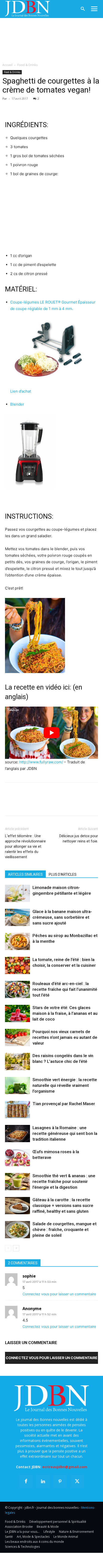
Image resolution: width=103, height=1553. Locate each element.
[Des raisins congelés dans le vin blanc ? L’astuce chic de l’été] (17, 1061)
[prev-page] (8, 1248)
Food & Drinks (27, 65)
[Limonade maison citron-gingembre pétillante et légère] (17, 893)
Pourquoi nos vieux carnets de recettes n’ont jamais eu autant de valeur (64, 1037)
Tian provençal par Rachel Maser (63, 1103)
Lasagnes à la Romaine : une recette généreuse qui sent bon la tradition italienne (64, 1133)
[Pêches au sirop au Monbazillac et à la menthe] (17, 941)
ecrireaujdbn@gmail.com (64, 1466)
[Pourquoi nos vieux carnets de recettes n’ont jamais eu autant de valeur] (17, 1037)
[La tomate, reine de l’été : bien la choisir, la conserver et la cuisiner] (17, 965)
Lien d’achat (20, 391)
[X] (21, 106)
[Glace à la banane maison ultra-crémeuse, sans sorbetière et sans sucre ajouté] (17, 917)
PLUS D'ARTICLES (62, 874)
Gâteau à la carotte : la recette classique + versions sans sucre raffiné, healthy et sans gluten (62, 1205)
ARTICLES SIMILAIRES (25, 874)
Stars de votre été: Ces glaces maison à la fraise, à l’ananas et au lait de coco (65, 1013)
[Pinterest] (33, 106)
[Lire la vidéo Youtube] (51, 733)
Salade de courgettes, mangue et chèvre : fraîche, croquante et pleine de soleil (64, 1229)
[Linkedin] (56, 106)
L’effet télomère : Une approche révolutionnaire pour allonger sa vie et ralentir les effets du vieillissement (25, 846)
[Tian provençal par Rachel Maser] (17, 1109)
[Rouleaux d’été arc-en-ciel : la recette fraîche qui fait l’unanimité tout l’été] (17, 989)
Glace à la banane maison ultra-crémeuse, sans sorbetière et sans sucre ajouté (62, 917)
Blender (17, 404)
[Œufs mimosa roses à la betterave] (17, 1157)
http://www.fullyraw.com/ (41, 762)
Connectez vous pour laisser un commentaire (59, 1294)
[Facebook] (10, 106)
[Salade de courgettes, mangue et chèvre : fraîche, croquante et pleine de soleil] (17, 1229)
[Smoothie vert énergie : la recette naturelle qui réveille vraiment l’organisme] (17, 1085)
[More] (67, 106)
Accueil (7, 65)
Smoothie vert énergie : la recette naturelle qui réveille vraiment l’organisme (64, 1085)
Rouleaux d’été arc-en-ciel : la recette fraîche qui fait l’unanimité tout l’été (64, 989)
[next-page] (16, 1248)
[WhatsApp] (45, 106)
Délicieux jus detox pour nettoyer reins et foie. (78, 838)
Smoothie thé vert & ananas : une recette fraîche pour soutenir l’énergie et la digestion (63, 1181)
